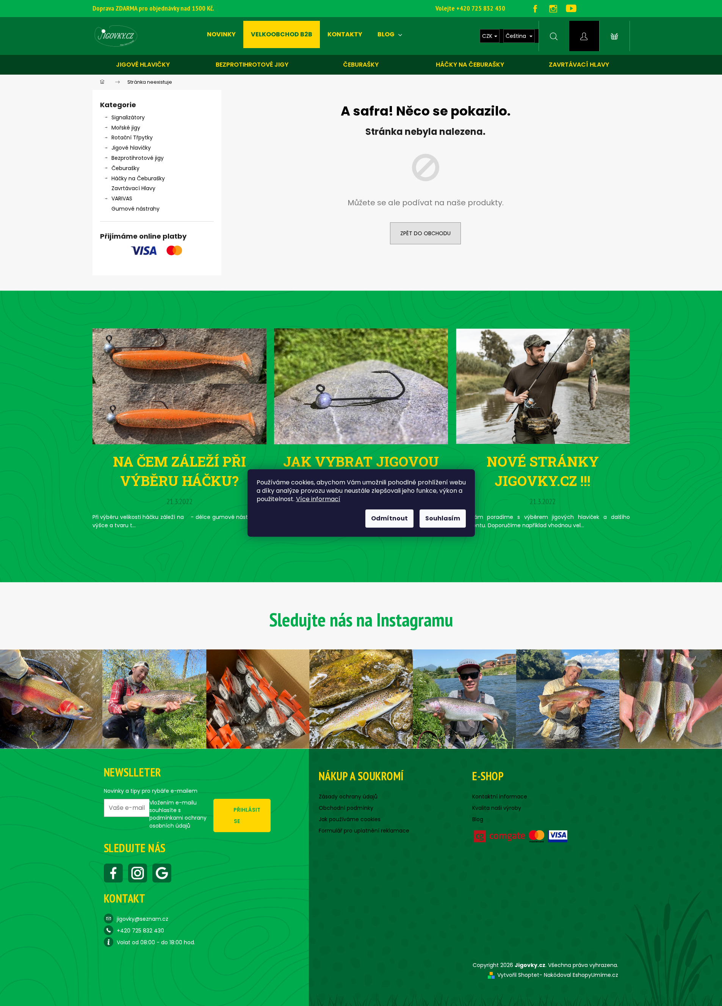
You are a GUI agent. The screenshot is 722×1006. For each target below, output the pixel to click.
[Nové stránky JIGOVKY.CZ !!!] (543, 386)
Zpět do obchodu (425, 233)
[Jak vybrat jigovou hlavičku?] (361, 386)
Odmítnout (389, 518)
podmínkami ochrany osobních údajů (178, 821)
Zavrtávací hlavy (579, 64)
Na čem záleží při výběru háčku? (179, 470)
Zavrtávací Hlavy (133, 188)
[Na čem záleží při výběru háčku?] (179, 386)
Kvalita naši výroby (496, 808)
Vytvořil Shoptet (518, 975)
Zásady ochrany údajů (348, 796)
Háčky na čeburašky (470, 64)
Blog (477, 819)
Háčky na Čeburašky (138, 178)
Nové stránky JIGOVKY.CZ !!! (543, 470)
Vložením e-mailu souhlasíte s (178, 814)
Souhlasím (442, 518)
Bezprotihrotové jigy (252, 64)
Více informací (318, 499)
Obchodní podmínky (346, 808)
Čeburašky (361, 64)
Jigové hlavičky (143, 64)
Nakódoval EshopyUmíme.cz (581, 975)
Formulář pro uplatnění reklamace (364, 830)
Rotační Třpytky (132, 137)
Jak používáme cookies (350, 819)
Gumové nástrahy (135, 208)
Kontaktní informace (499, 796)
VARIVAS (121, 198)
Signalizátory (128, 117)
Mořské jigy (125, 127)
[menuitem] (221, 34)
